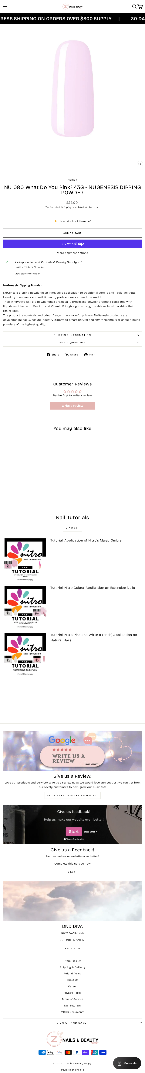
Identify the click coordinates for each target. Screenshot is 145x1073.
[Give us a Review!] (72, 751)
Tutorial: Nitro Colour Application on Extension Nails (92, 588)
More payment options (72, 253)
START (72, 872)
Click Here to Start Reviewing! (72, 795)
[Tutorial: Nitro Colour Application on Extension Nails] (25, 606)
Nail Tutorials (72, 1005)
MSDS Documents (72, 1012)
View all (72, 528)
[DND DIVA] (72, 901)
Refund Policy (72, 973)
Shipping (66, 207)
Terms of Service (72, 999)
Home (71, 179)
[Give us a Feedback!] (72, 824)
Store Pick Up (72, 961)
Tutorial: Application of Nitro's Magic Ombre (86, 540)
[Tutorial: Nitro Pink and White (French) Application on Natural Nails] (25, 654)
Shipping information (72, 335)
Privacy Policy (72, 992)
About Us (72, 980)
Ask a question (72, 342)
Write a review (72, 405)
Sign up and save (71, 1022)
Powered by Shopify (72, 1069)
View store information (27, 273)
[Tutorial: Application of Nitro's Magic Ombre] (25, 559)
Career (72, 986)
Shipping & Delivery (72, 967)
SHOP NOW (72, 948)
